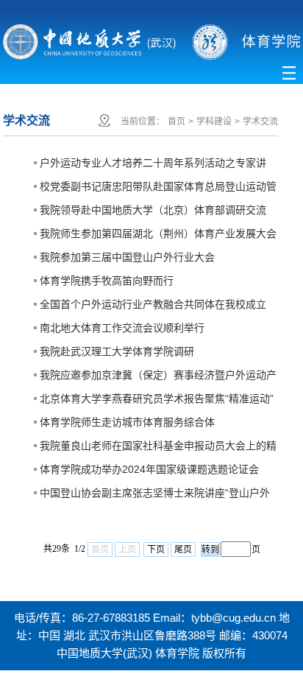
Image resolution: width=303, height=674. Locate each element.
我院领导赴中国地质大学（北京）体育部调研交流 (153, 210)
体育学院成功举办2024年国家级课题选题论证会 (149, 469)
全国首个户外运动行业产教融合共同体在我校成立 (153, 304)
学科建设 (214, 121)
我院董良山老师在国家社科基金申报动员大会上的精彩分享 (158, 448)
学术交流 (260, 121)
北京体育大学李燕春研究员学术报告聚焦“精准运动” (157, 398)
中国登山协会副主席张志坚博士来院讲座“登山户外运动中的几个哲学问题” (155, 496)
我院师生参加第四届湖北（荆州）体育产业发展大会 (158, 233)
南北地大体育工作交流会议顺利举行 (122, 328)
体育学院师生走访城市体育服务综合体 (127, 422)
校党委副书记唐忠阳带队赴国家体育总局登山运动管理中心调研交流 (158, 189)
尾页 (183, 549)
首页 (176, 121)
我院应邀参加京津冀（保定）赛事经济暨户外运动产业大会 (158, 378)
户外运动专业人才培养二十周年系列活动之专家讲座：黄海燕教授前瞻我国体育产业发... (153, 166)
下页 (156, 549)
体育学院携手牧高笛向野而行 (107, 281)
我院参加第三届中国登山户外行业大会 (127, 257)
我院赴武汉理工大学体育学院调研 (117, 351)
